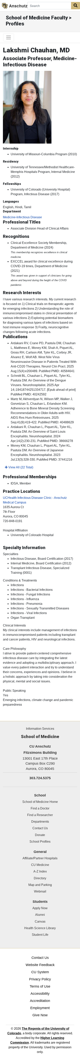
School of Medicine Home (40, 801)
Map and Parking (40, 884)
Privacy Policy (40, 979)
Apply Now (40, 908)
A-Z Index (40, 871)
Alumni (40, 914)
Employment (40, 1008)
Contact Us (40, 828)
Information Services (40, 728)
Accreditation (40, 1001)
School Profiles (40, 841)
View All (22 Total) (20, 467)
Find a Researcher (40, 815)
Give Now (40, 1015)
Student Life (40, 934)
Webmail (40, 891)
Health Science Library (40, 928)
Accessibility (40, 994)
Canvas (40, 921)
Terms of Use (40, 986)
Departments (40, 821)
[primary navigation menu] (8, 37)
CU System (40, 972)
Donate (40, 835)
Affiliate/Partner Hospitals (40, 858)
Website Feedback (40, 965)
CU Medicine (40, 864)
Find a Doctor (40, 808)
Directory (40, 878)
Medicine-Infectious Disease (22, 217)
